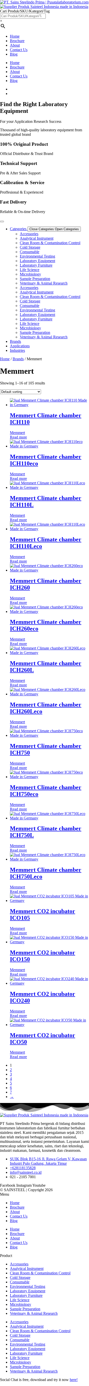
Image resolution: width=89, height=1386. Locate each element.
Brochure (17, 41)
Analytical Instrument (36, 238)
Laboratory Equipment (37, 261)
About (15, 45)
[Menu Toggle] (2, 221)
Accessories (29, 234)
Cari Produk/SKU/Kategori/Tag (25, 11)
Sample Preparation (35, 279)
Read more (18, 437)
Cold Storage (30, 247)
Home (15, 36)
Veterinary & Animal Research (43, 283)
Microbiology (30, 274)
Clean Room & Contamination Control (50, 243)
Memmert (17, 433)
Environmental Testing (37, 256)
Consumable (29, 252)
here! (74, 1380)
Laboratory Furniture (36, 265)
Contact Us (18, 50)
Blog (14, 54)
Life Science (29, 270)
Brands (18, 359)
